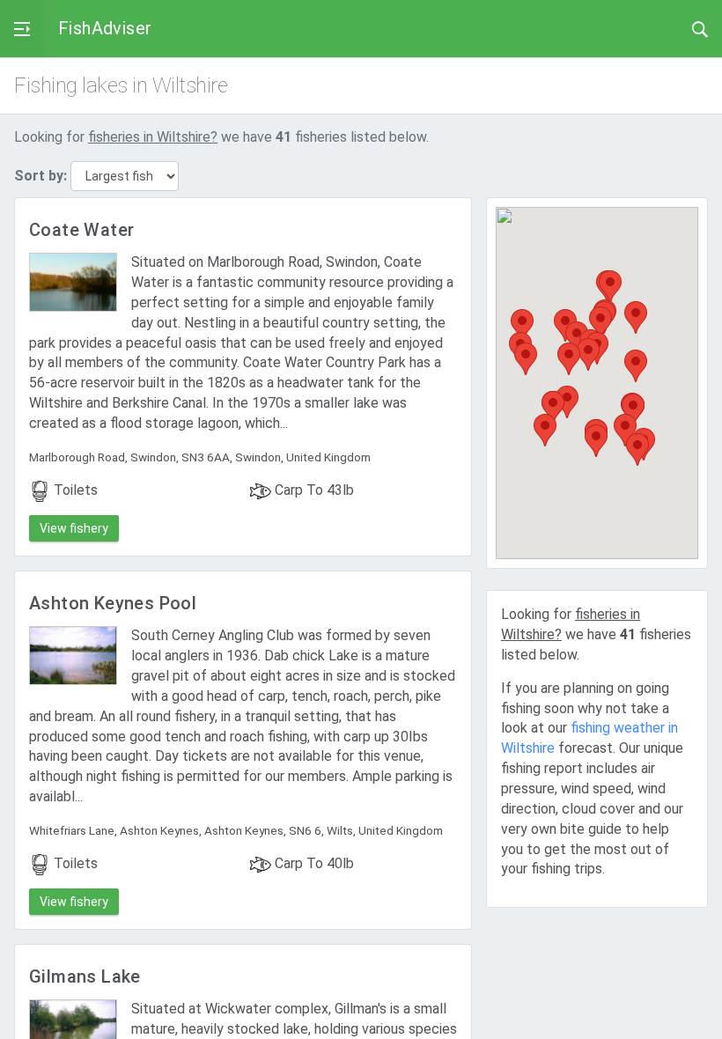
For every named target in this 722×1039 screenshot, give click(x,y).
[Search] (700, 28)
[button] (635, 317)
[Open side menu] (22, 28)
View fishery (74, 528)
